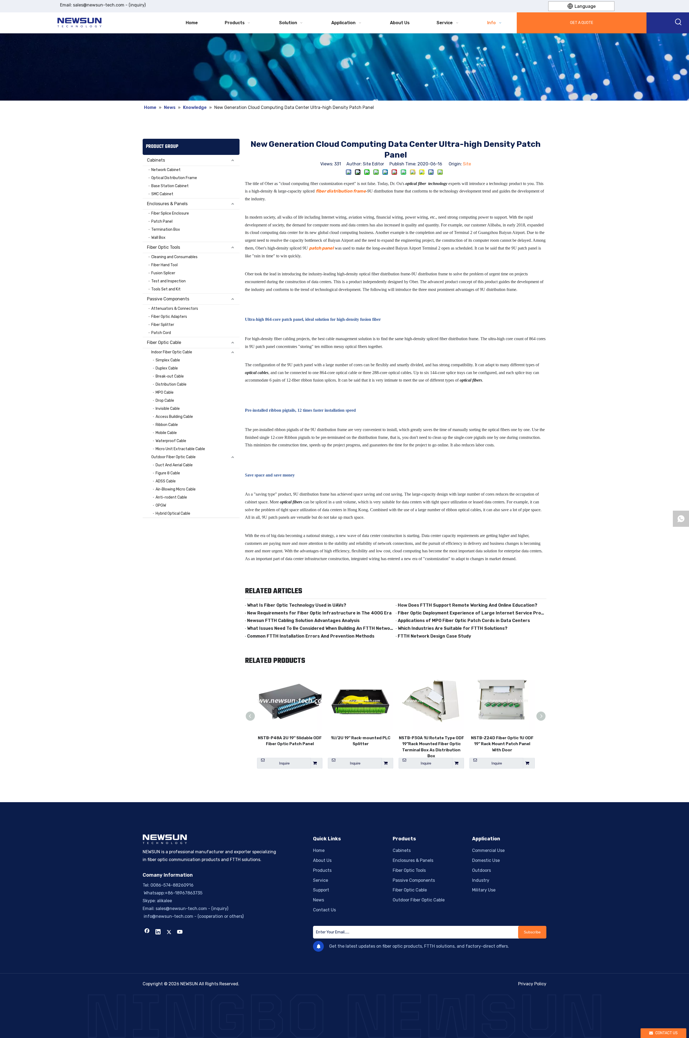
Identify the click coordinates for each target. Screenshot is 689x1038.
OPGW (161, 505)
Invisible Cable (168, 408)
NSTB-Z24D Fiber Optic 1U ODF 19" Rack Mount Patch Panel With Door (502, 743)
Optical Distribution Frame (174, 178)
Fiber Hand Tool (164, 265)
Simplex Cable (168, 360)
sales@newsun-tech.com (98, 5)
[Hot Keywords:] (678, 22)
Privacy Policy (532, 983)
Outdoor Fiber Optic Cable (173, 457)
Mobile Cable (166, 433)
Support (321, 890)
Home (319, 850)
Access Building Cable (174, 416)
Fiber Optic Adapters (169, 316)
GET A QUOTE (581, 22)
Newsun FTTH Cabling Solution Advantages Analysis (303, 620)
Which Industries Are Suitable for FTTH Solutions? (452, 628)
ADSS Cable (166, 481)
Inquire (284, 763)
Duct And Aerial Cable (174, 465)
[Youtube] (180, 932)
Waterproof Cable (171, 441)
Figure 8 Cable (168, 473)
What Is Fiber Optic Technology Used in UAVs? (296, 605)
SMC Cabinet (162, 194)
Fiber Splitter (162, 324)
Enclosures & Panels (167, 203)
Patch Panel (162, 221)
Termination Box (165, 229)
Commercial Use (488, 850)
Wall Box (158, 237)
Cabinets (156, 160)
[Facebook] (147, 932)
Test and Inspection (168, 281)
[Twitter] (169, 932)
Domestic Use (486, 860)
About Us (322, 860)
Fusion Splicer (163, 273)
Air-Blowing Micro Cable (176, 489)
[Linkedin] (158, 932)
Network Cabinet (166, 170)
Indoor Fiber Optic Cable (171, 352)
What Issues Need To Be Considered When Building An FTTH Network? (320, 628)
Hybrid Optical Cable (173, 513)
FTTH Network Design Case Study (434, 636)
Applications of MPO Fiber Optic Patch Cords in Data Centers (464, 620)
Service (320, 880)
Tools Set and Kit (166, 289)
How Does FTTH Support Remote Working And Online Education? (467, 605)
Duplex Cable (167, 368)
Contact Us (324, 909)
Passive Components (168, 298)
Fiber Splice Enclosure (170, 213)
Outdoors (481, 870)
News (318, 899)
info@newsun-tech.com (168, 916)
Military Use (483, 890)
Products (322, 870)
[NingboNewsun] (344, 1016)
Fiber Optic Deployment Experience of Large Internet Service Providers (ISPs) (471, 613)
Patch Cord (161, 332)
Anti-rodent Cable (171, 497)
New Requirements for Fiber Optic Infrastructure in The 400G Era (319, 613)
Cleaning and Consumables (174, 257)
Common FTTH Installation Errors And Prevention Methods (310, 636)
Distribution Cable (171, 384)
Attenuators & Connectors (174, 308)
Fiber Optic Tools (163, 247)
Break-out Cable (170, 376)
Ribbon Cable (167, 424)
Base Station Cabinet (170, 186)
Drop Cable (165, 400)
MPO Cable (165, 392)
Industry (480, 880)
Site (467, 163)
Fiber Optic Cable (164, 342)
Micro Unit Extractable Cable (180, 449)
